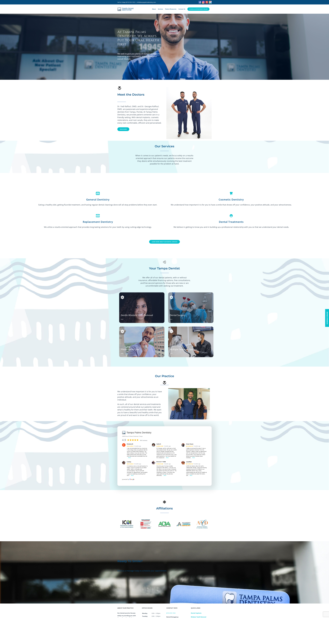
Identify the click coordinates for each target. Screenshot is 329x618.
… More (129, 457)
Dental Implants (196, 613)
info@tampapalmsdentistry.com (146, 2)
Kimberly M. (130, 444)
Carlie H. (159, 444)
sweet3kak (189, 461)
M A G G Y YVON (161, 461)
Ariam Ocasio (189, 444)
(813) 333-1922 (130, 2)
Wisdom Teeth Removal (198, 617)
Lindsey (129, 461)
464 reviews (143, 440)
